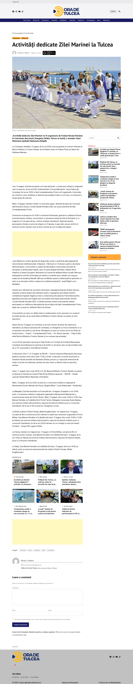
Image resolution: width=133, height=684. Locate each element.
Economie (54, 20)
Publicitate (106, 20)
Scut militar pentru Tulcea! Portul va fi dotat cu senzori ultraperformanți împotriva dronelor (110, 245)
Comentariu (15, 588)
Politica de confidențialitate (110, 682)
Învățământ (63, 20)
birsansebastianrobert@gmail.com (32, 565)
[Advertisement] (47, 169)
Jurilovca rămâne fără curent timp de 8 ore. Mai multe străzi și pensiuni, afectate (109, 220)
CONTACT (113, 11)
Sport (98, 20)
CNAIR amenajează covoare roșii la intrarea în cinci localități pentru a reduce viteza (110, 232)
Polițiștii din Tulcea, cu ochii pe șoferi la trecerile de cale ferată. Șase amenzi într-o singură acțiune (110, 166)
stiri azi (30, 550)
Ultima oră (36, 20)
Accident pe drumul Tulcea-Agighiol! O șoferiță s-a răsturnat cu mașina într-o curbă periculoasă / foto (110, 152)
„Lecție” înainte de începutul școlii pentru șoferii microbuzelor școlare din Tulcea (108, 194)
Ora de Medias (34, 677)
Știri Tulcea (26, 20)
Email (50, 610)
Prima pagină (17, 33)
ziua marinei (50, 550)
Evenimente (45, 20)
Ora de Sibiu (15, 677)
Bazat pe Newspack (70, 682)
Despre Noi (16, 2)
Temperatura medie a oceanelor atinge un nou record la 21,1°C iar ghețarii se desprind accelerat (109, 181)
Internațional (91, 20)
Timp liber (72, 20)
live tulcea (23, 550)
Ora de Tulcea (25, 677)
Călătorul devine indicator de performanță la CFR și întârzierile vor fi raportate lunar (110, 207)
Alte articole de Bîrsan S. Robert (47, 568)
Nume (14, 610)
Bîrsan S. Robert (24, 53)
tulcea (43, 550)
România (80, 20)
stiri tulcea (37, 550)
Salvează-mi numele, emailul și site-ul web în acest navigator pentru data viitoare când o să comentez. (42, 619)
